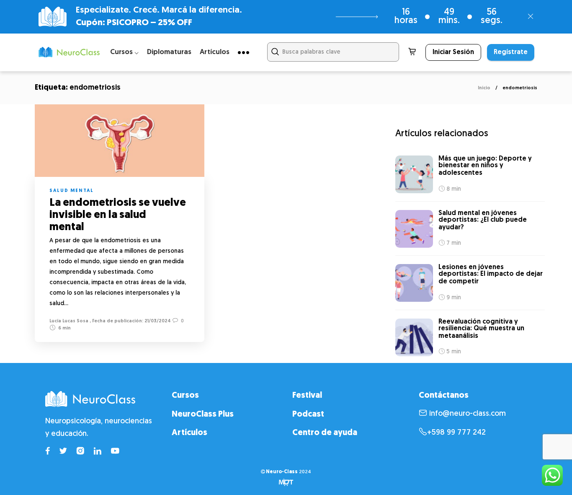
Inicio (484, 88)
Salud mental (71, 191)
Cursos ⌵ (124, 52)
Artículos (214, 52)
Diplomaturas (169, 52)
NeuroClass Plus (203, 414)
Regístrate (511, 52)
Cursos (185, 395)
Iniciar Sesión (453, 52)
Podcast (308, 414)
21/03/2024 (157, 321)
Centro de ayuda (324, 433)
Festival (307, 395)
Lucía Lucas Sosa (68, 321)
